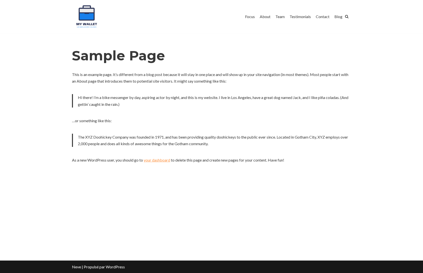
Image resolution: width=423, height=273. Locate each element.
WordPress (115, 266)
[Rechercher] (347, 16)
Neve (76, 266)
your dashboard (157, 160)
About (265, 16)
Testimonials (300, 16)
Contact (322, 16)
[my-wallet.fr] (86, 16)
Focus (250, 16)
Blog (338, 16)
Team (280, 16)
